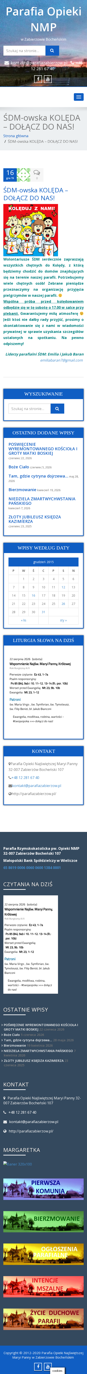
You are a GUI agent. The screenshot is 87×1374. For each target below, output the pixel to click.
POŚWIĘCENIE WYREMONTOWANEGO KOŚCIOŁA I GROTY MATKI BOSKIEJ (42, 449)
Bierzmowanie (22, 489)
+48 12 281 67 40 (25, 777)
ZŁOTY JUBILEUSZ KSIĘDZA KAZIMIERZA (34, 519)
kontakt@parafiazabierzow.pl (39, 62)
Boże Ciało (18, 466)
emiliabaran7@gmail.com (61, 360)
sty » (63, 620)
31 (43, 612)
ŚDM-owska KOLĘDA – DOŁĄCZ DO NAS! (35, 194)
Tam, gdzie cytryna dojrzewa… (38, 476)
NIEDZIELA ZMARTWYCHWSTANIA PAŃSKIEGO (41, 501)
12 (63, 587)
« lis (23, 620)
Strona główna (16, 135)
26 (63, 604)
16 (33, 595)
